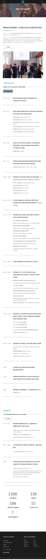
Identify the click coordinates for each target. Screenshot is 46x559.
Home (20, 12)
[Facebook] (3, 549)
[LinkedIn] (7, 549)
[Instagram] (5, 549)
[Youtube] (9, 549)
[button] (42, 1)
